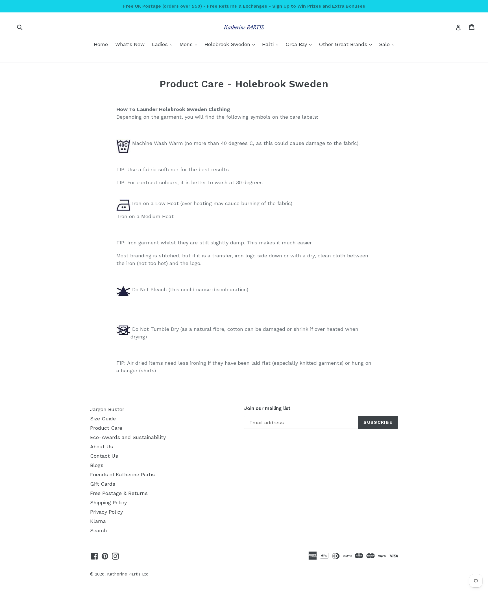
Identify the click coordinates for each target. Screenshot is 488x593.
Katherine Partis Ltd (128, 574)
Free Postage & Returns (119, 493)
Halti (271, 44)
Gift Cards (102, 484)
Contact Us (104, 456)
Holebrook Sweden (231, 44)
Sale (388, 44)
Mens (190, 44)
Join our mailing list (267, 408)
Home (101, 44)
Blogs (96, 465)
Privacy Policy (106, 512)
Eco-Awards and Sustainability (128, 437)
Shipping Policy (108, 502)
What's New (130, 44)
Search (98, 530)
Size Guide (103, 419)
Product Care (106, 428)
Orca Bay (300, 44)
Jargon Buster (107, 409)
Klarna (98, 521)
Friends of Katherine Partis (122, 474)
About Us (101, 446)
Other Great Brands (346, 44)
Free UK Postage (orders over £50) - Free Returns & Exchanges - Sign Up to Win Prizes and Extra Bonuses (244, 6)
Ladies (163, 44)
